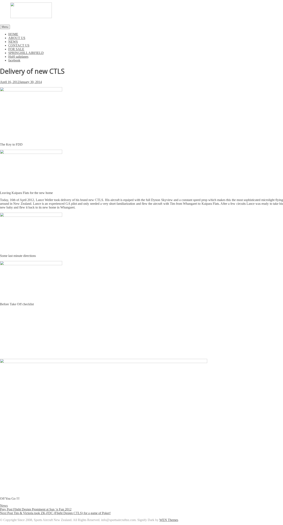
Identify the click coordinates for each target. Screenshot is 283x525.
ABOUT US (16, 38)
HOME (13, 34)
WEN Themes (168, 520)
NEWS (13, 41)
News (4, 505)
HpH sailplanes (18, 56)
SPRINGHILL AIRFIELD (26, 53)
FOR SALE (16, 49)
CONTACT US (18, 45)
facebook (14, 60)
